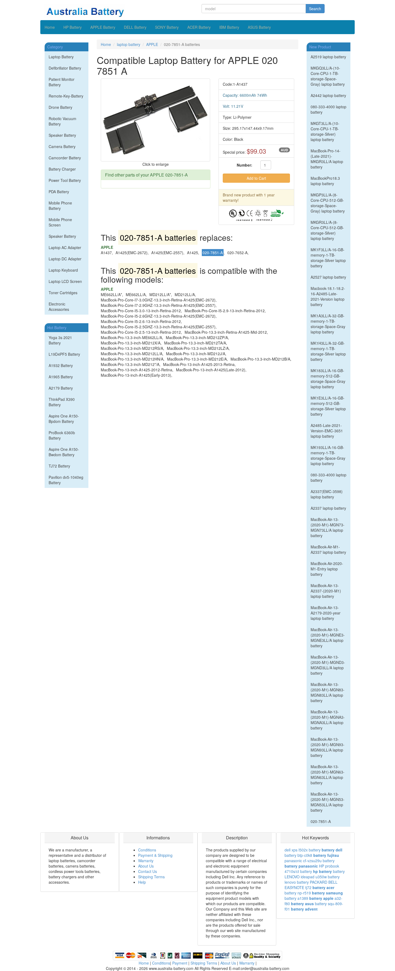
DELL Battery (135, 27)
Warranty (145, 860)
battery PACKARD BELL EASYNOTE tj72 (311, 884)
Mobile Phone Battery (60, 205)
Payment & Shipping (155, 855)
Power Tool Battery (65, 180)
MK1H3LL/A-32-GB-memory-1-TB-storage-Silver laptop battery (328, 351)
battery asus (302, 903)
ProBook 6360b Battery (62, 435)
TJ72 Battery (59, 466)
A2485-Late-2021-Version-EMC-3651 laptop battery (327, 431)
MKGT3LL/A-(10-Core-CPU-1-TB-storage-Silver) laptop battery (325, 131)
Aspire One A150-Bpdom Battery (64, 418)
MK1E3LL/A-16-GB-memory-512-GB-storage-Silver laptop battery (328, 406)
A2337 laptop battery (328, 508)
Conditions (147, 850)
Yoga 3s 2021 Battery (60, 340)
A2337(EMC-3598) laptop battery (327, 494)
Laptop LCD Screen (65, 281)
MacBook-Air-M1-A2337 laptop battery (328, 549)
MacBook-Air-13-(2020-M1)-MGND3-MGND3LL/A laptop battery (328, 665)
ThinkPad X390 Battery (62, 402)
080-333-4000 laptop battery (328, 109)
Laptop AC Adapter (65, 247)
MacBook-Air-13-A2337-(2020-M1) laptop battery (326, 591)
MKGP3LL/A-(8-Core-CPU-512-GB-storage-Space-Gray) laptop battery (328, 203)
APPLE (152, 44)
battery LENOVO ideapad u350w (315, 874)
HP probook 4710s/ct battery (312, 868)
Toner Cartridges (63, 292)
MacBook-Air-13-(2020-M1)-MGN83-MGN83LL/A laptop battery (327, 692)
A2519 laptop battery (328, 56)
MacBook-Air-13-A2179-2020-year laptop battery (325, 613)
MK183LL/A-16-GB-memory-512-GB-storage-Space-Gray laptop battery (328, 378)
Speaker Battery (62, 135)
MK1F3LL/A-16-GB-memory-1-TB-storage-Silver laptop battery (328, 257)
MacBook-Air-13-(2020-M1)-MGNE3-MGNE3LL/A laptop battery (328, 637)
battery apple (321, 898)
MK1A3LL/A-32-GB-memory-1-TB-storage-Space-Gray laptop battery (328, 324)
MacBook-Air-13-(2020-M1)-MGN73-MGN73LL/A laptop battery (327, 527)
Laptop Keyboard (63, 270)
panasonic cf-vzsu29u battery (310, 860)
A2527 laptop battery (328, 277)
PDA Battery (59, 191)
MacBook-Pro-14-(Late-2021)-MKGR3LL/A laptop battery (327, 159)
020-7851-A (321, 821)
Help (142, 882)
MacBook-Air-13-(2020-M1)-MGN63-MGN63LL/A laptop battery (327, 774)
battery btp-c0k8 (298, 855)
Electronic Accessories (59, 306)
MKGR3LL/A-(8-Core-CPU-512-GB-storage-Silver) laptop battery (327, 230)
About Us (146, 866)
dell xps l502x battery (303, 850)
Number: (244, 165)
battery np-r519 (298, 893)
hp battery (322, 871)
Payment (179, 963)
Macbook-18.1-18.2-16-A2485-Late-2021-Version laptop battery (328, 296)
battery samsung (327, 893)
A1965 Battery (61, 376)
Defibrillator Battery (65, 68)
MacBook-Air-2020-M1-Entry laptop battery (327, 569)
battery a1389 (296, 898)
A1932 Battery (61, 365)
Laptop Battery (61, 56)
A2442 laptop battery (328, 95)
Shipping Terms (151, 876)
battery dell (332, 850)
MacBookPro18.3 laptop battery (325, 180)
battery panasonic (301, 866)
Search (315, 8)
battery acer (323, 887)
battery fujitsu (326, 855)
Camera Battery (62, 146)
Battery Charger (62, 169)
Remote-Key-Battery (66, 96)
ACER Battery (199, 27)
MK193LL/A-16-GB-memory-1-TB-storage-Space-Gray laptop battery (328, 455)
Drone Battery (60, 107)
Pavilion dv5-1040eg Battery (66, 479)
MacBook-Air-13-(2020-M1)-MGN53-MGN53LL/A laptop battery (327, 802)
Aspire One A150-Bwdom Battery (64, 452)
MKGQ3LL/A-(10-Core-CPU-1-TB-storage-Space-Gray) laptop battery (328, 76)
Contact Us (147, 871)
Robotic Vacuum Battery (62, 121)
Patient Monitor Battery (61, 82)
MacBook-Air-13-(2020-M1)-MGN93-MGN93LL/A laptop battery (327, 747)
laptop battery (128, 44)
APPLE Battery (102, 27)
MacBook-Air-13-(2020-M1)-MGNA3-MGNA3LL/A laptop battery (328, 720)
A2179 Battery (61, 388)
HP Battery (72, 27)
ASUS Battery (259, 27)
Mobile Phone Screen (60, 222)
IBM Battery (229, 27)
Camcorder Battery (65, 157)
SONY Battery (167, 27)
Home (50, 27)
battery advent (304, 909)
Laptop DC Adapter (65, 258)
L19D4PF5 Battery (64, 354)
